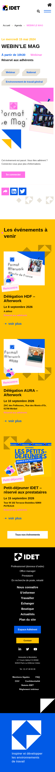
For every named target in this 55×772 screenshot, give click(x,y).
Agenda (18, 25)
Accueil (6, 25)
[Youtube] (35, 649)
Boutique (27, 608)
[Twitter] (27, 649)
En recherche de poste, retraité (27, 580)
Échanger (27, 603)
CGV (17, 681)
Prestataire (27, 575)
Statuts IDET (27, 685)
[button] (38, 11)
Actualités (28, 614)
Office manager (27, 571)
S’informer (27, 592)
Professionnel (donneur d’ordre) (27, 566)
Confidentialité (32, 681)
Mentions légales (21, 677)
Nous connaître (27, 587)
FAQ (37, 677)
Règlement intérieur (29, 689)
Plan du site (27, 619)
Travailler (27, 598)
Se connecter (13, 174)
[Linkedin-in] (19, 649)
